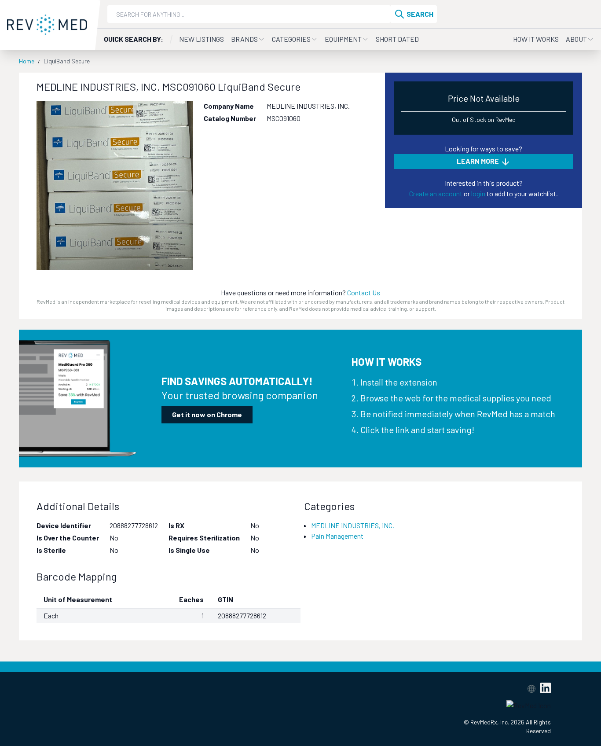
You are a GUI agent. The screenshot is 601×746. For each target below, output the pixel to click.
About (576, 39)
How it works (536, 39)
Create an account (435, 193)
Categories (291, 39)
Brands (244, 39)
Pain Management (337, 536)
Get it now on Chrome (207, 414)
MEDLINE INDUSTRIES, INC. (352, 525)
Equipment (343, 39)
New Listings (201, 39)
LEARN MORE (478, 161)
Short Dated (397, 39)
